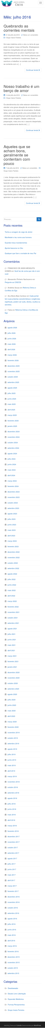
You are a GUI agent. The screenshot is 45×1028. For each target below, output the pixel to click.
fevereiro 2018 (13, 831)
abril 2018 (11, 820)
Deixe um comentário (30, 35)
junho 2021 (12, 639)
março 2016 (12, 946)
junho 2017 (12, 869)
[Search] (39, 219)
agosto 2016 (12, 918)
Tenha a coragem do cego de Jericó (18, 232)
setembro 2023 (13, 508)
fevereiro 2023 (13, 546)
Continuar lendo (32, 70)
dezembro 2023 (14, 492)
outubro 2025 (13, 377)
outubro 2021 (13, 617)
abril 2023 (11, 535)
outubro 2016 (13, 907)
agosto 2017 (12, 858)
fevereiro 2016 (13, 951)
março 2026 (12, 355)
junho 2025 (12, 399)
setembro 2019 (13, 743)
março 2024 (12, 481)
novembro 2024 (14, 437)
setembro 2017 (13, 853)
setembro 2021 (13, 623)
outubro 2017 (13, 847)
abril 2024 (11, 475)
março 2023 (12, 541)
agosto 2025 (12, 388)
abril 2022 (11, 595)
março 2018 (12, 825)
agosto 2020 (12, 694)
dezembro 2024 (14, 431)
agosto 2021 (12, 628)
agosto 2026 (12, 327)
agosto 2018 (12, 798)
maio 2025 (12, 404)
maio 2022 (12, 590)
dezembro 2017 (14, 836)
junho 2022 (12, 585)
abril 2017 (11, 880)
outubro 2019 (13, 738)
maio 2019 (12, 765)
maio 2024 (12, 470)
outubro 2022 (13, 563)
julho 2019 (11, 754)
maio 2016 (12, 935)
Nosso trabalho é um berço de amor (21, 88)
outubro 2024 (13, 442)
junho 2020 (12, 705)
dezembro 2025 (14, 366)
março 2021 (12, 656)
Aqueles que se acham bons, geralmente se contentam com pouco (17, 155)
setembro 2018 (13, 793)
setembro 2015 (13, 973)
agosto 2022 (12, 574)
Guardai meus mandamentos (16, 242)
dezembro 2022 (14, 552)
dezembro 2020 (14, 672)
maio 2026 (12, 344)
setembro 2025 (13, 382)
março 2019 (12, 776)
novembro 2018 (14, 782)
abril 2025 (11, 409)
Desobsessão (13, 988)
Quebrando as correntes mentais (19, 28)
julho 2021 (11, 634)
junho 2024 (12, 464)
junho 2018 (12, 809)
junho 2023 (12, 524)
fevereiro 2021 (13, 661)
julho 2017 (11, 864)
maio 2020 (12, 710)
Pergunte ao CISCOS (13, 282)
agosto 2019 (12, 749)
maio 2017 (12, 875)
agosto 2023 (12, 513)
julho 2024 (11, 459)
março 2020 (12, 721)
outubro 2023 (13, 503)
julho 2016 (11, 924)
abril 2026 (11, 349)
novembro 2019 (14, 732)
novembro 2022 (14, 557)
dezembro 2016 (14, 896)
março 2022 (12, 601)
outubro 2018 (13, 787)
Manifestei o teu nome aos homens (18, 237)
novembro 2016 (14, 902)
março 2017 (12, 886)
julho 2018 (11, 804)
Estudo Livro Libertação (17, 993)
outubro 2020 (13, 683)
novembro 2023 (14, 497)
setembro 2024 (13, 448)
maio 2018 (12, 814)
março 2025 (12, 415)
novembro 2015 (14, 962)
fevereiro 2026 (13, 360)
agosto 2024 (12, 453)
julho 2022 (11, 579)
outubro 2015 (13, 968)
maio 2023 (12, 530)
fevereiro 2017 (13, 891)
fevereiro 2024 (13, 486)
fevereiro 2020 (13, 727)
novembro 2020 (14, 678)
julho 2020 (11, 699)
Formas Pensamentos (16, 1004)
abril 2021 (11, 650)
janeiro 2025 (12, 426)
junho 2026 (12, 338)
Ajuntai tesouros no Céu (14, 248)
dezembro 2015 (14, 957)
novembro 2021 (14, 612)
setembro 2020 (13, 689)
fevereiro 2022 (13, 606)
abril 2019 (11, 771)
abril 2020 (11, 716)
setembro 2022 (13, 568)
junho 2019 (12, 760)
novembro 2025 (14, 371)
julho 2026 (11, 333)
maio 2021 (12, 645)
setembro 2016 (13, 913)
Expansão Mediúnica (16, 999)
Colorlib (19, 1025)
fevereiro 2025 (13, 420)
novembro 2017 (14, 842)
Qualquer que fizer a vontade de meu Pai (20, 253)
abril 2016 (11, 940)
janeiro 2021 (12, 667)
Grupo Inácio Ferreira (13, 37)
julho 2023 (11, 519)
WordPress (37, 1025)
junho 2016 (12, 929)
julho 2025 (11, 393)
